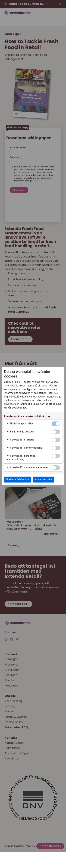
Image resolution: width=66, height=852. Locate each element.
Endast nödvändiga (17, 479)
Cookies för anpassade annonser (29, 467)
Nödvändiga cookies (22, 423)
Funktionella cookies (22, 431)
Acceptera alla (43, 479)
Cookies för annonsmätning (26, 447)
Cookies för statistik (22, 439)
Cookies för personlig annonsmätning (20, 457)
